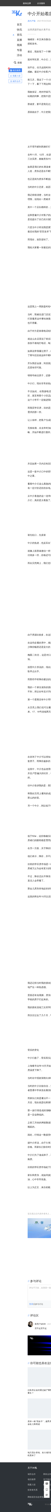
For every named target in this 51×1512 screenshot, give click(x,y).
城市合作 (32, 1474)
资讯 (19, 34)
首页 (19, 24)
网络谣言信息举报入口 (37, 1496)
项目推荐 (32, 1479)
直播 (19, 39)
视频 (19, 45)
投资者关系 (33, 1489)
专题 (19, 50)
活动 (19, 55)
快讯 (19, 29)
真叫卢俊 (32, 20)
